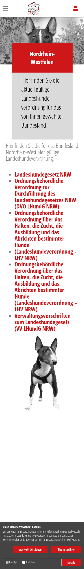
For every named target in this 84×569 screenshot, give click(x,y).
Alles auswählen (66, 549)
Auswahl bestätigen (30, 549)
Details (71, 562)
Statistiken (30, 562)
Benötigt (13, 562)
